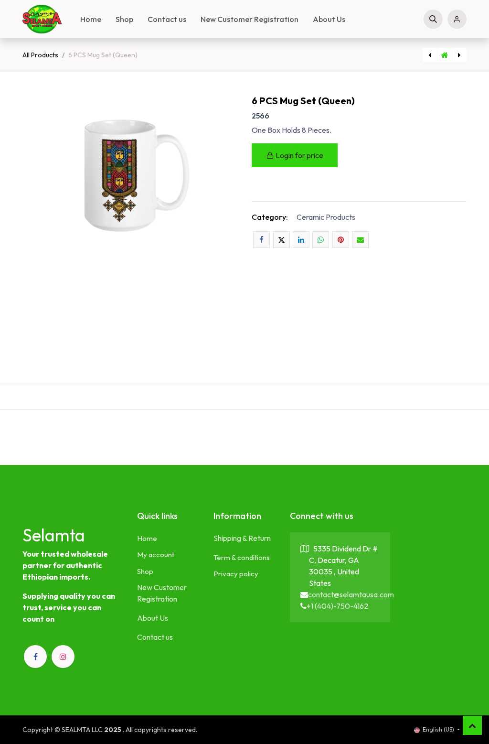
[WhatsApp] (320, 239)
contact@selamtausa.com (351, 594)
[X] (281, 239)
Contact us (155, 637)
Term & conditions (241, 557)
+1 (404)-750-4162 (337, 606)
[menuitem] (90, 19)
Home (147, 538)
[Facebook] (261, 239)
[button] (433, 19)
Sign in (457, 19)
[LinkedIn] (301, 239)
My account (155, 554)
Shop (145, 571)
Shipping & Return (242, 538)
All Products (40, 55)
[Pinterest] (340, 239)
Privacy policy (235, 573)
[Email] (360, 239)
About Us (152, 618)
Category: (270, 217)
